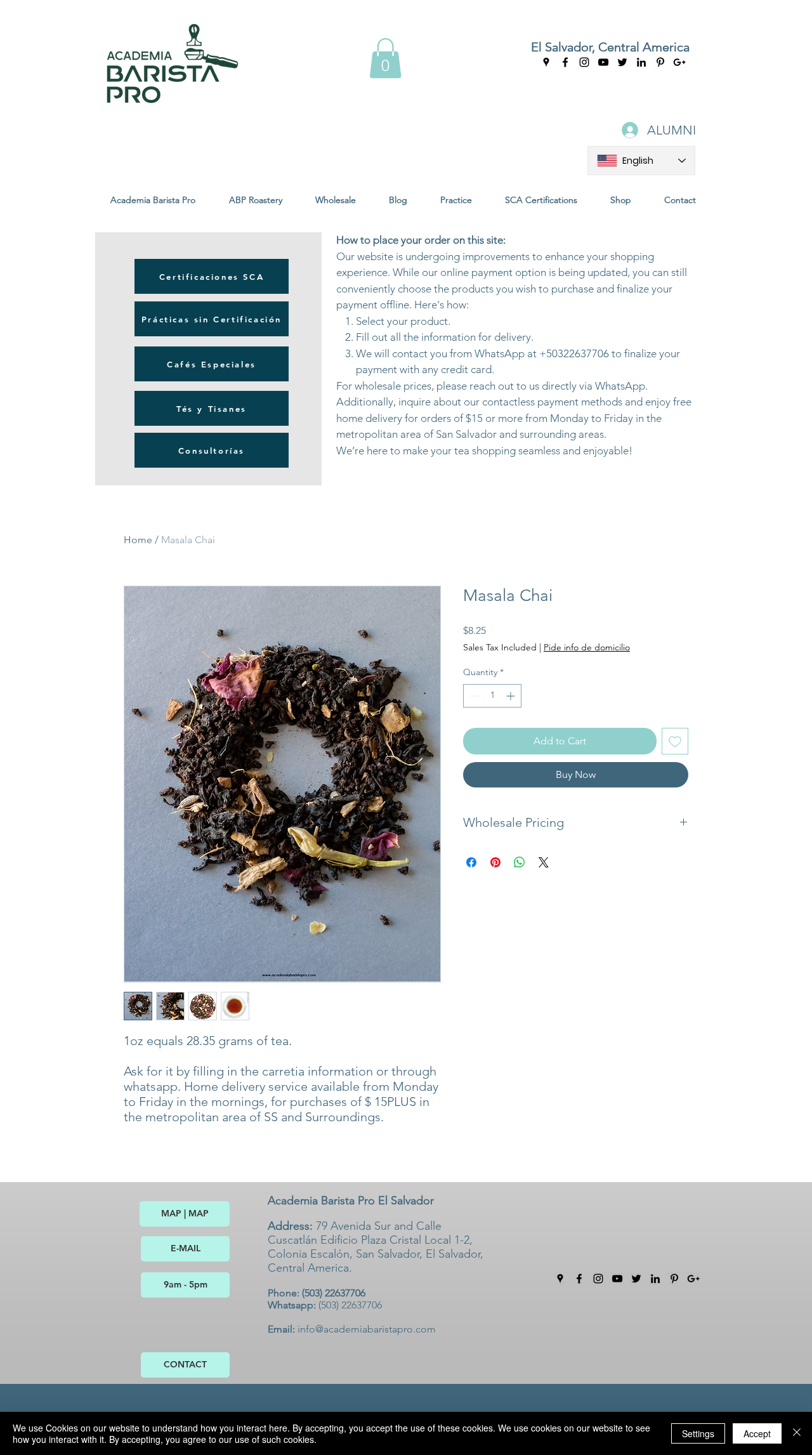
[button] (385, 58)
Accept (757, 1433)
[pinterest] (674, 1278)
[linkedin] (655, 1278)
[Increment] (512, 696)
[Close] (796, 1433)
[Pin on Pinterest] (495, 862)
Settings (698, 1433)
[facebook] (565, 62)
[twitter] (636, 1278)
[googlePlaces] (546, 62)
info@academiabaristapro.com (367, 1329)
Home (138, 540)
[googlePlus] (693, 1278)
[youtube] (603, 62)
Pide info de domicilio (587, 647)
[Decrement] (473, 696)
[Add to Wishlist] (675, 741)
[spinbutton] (492, 696)
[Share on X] (543, 862)
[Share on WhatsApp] (519, 862)
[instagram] (584, 62)
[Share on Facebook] (471, 862)
